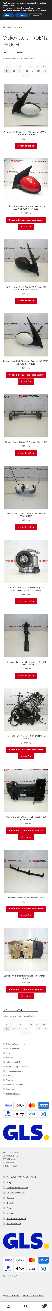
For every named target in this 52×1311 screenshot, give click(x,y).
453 (44, 66)
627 (38, 71)
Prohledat (26, 1306)
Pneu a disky (11, 1080)
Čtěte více (26, 226)
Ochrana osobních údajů (17, 1187)
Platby (10, 1213)
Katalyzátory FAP (13, 1062)
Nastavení (35, 15)
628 (44, 71)
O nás (9, 1208)
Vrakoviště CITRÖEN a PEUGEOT (21, 1177)
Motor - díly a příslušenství (17, 1066)
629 (24, 75)
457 (26, 71)
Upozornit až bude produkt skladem (26, 219)
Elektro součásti (12, 1048)
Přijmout (8, 15)
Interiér (9, 1053)
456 (20, 71)
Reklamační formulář (16, 1218)
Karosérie (10, 1057)
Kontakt (10, 1203)
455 (13, 71)
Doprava (10, 1197)
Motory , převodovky (14, 1071)
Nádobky (9, 1075)
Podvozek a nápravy (14, 1084)
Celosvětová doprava (16, 1192)
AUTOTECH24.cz (12, 1295)
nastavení (41, 10)
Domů (8, 27)
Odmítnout (22, 15)
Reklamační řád (14, 1223)
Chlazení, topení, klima (15, 1044)
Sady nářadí (11, 1089)
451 (31, 66)
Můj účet (8, 1306)
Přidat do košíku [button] (26, 145)
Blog (9, 1182)
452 (37, 66)
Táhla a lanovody (13, 1093)
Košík (40, 1304)
